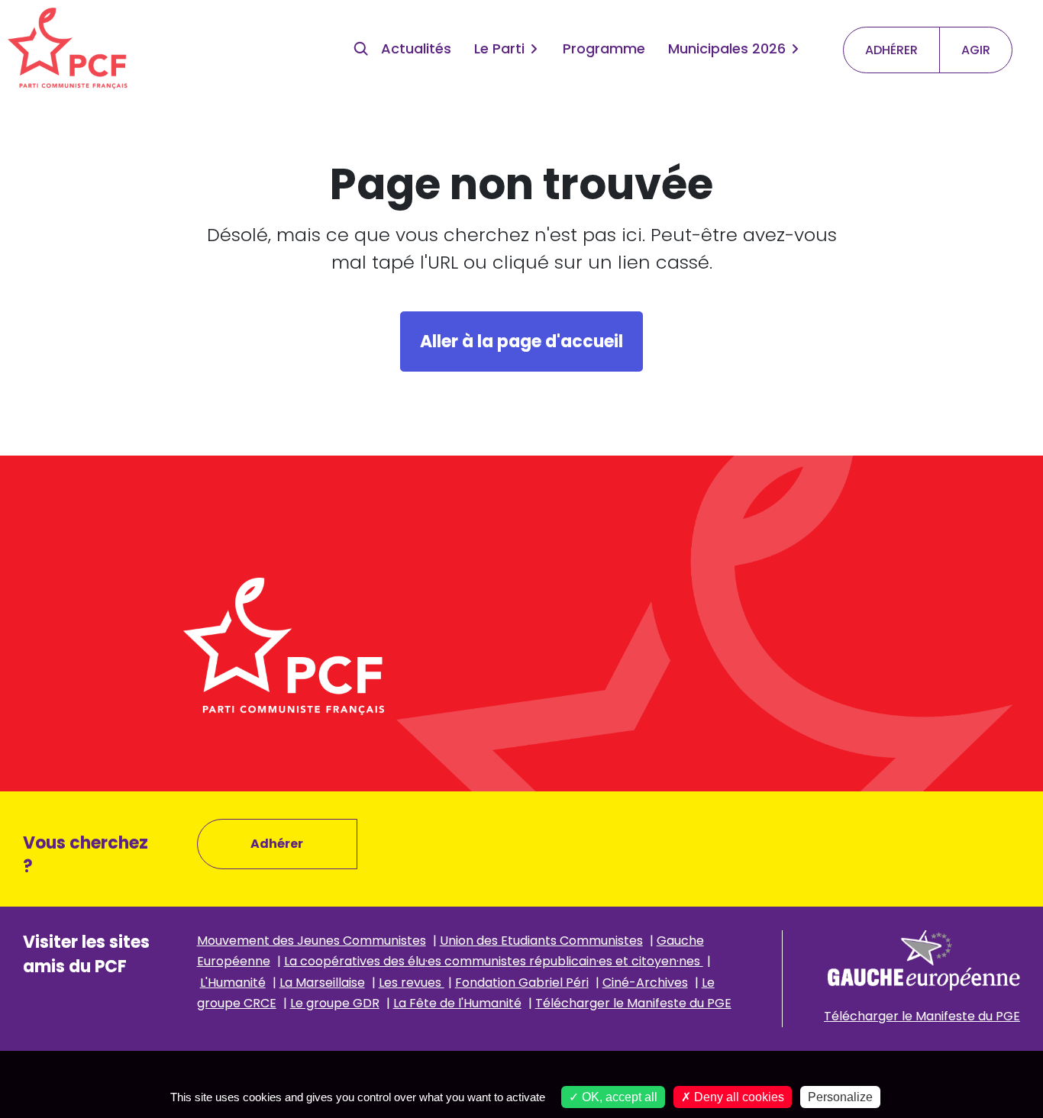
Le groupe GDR (334, 1003)
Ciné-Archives (645, 982)
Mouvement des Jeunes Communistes (311, 940)
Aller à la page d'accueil (521, 341)
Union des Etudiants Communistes (541, 940)
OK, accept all (618, 1097)
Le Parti (499, 48)
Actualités (416, 48)
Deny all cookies (737, 1097)
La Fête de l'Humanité (457, 1003)
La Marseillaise (322, 982)
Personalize (840, 1097)
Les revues (411, 982)
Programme (604, 48)
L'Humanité (233, 982)
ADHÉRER (891, 50)
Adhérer (276, 843)
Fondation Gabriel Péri (522, 982)
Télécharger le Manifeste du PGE (633, 1003)
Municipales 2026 (727, 48)
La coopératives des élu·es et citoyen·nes (493, 961)
